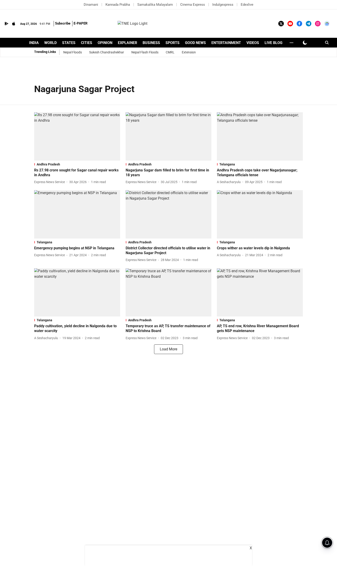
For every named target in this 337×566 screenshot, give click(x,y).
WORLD (50, 43)
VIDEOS (252, 43)
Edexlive (247, 5)
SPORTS (173, 43)
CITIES (86, 43)
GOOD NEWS (195, 43)
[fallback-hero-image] (77, 136)
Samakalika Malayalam (155, 5)
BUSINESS (151, 43)
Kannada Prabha (117, 5)
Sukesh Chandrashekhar (106, 52)
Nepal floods (72, 52)
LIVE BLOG (273, 43)
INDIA (34, 43)
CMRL (170, 52)
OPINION (105, 43)
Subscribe (62, 23)
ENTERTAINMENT (226, 43)
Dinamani (91, 5)
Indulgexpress (222, 5)
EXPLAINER (127, 43)
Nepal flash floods (144, 52)
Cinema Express (192, 5)
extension (189, 52)
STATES (68, 43)
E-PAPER (81, 23)
